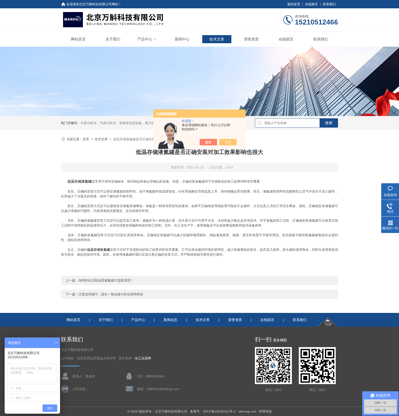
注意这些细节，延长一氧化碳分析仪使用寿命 (111, 294)
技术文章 (216, 39)
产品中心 (144, 39)
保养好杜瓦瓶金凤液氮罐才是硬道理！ (106, 280)
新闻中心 (182, 39)
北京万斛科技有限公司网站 (98, 4)
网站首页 (78, 39)
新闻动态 (170, 320)
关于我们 (113, 39)
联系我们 (329, 4)
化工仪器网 (143, 358)
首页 (86, 139)
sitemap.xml (247, 411)
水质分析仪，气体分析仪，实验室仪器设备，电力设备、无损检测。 (128, 123)
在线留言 (311, 4)
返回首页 (293, 4)
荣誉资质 (251, 39)
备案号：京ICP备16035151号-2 (213, 411)
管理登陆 (265, 411)
